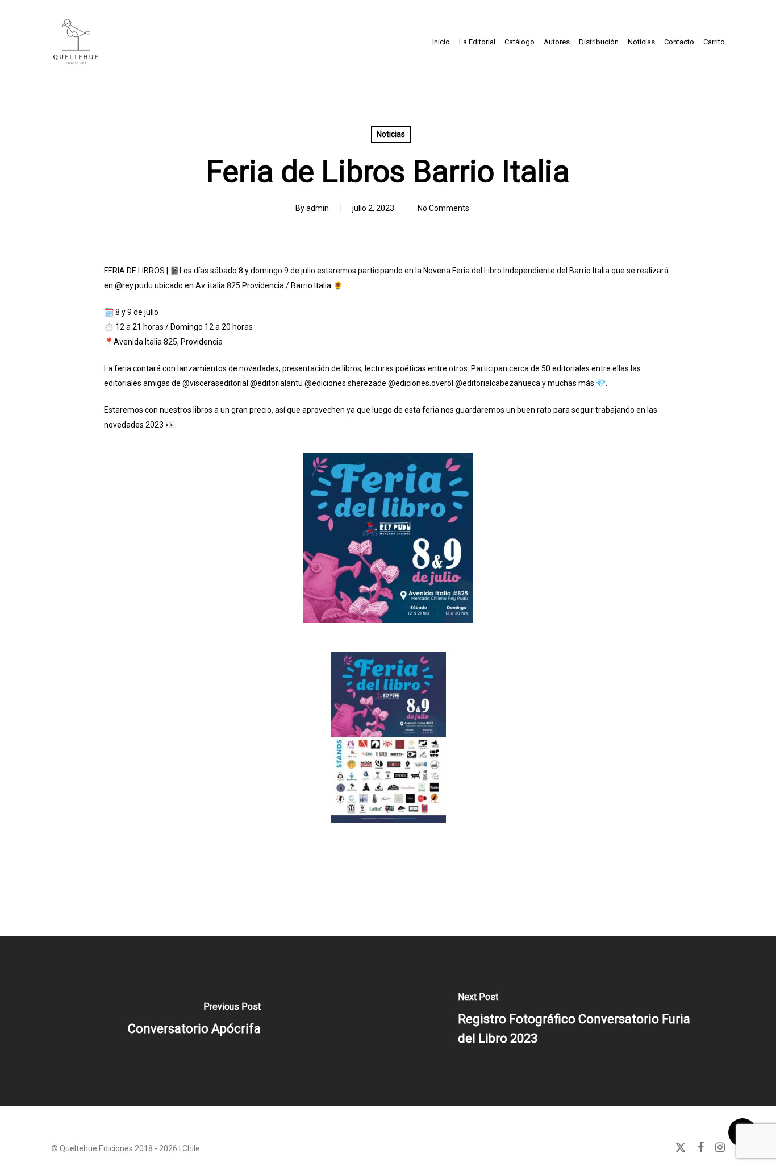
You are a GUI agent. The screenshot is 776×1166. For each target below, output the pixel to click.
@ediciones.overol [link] (420, 383)
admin (317, 208)
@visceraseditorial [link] (215, 383)
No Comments (443, 208)
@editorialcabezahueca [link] (497, 383)
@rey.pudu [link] (134, 285)
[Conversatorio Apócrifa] (194, 1021)
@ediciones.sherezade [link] (345, 383)
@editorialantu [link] (276, 383)
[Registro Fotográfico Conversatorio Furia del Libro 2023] (582, 1021)
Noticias (391, 134)
